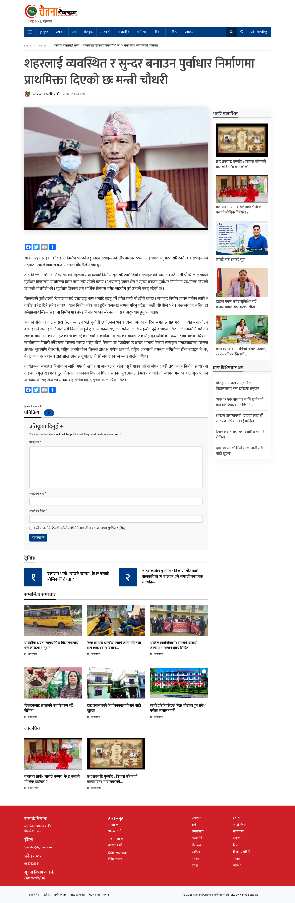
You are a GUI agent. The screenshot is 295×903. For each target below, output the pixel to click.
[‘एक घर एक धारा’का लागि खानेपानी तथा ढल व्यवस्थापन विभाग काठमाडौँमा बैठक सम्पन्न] (116, 620)
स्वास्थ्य (189, 32)
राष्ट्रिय (236, 838)
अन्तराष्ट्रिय (123, 32)
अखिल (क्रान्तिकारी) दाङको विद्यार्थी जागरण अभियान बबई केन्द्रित (173, 645)
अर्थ (74, 32)
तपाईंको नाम (37, 493)
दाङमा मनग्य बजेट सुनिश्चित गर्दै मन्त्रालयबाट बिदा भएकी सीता (236, 304)
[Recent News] (242, 32)
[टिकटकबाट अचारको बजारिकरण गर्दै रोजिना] (53, 683)
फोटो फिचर (239, 824)
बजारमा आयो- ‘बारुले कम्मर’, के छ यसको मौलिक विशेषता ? (78, 576)
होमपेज (27, 45)
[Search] (231, 32)
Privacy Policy (77, 894)
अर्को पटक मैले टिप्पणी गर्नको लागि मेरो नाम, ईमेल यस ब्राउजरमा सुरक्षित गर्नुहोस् (79, 528)
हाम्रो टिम (47, 894)
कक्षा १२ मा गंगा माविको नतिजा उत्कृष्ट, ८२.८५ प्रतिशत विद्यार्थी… (241, 351)
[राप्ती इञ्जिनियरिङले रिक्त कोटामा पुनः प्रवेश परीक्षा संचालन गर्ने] (179, 683)
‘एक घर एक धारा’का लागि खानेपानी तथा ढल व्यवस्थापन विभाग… (114, 645)
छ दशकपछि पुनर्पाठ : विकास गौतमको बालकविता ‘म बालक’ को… (112, 779)
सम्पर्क (106, 894)
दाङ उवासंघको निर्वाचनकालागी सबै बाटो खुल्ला (114, 708)
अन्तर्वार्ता (105, 32)
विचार (158, 32)
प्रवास (236, 818)
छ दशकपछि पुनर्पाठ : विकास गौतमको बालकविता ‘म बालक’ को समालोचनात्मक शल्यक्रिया (172, 577)
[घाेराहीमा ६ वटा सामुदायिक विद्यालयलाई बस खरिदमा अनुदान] (53, 620)
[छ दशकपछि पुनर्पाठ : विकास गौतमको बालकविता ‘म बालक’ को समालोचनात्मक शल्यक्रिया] (116, 754)
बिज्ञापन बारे (94, 894)
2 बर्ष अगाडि (95, 654)
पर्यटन (195, 858)
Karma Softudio (249, 894)
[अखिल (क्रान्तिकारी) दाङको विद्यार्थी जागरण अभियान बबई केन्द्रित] (179, 620)
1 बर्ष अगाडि (32, 654)
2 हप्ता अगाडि (33, 788)
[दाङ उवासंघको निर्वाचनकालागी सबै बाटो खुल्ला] (116, 683)
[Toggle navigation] (30, 32)
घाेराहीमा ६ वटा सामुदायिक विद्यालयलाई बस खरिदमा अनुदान (51, 645)
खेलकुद (88, 32)
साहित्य (173, 32)
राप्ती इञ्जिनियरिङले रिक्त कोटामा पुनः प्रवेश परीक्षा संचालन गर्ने (177, 708)
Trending (260, 32)
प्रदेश (195, 865)
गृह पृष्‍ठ (43, 32)
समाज (236, 858)
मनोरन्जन (142, 32)
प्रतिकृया (35, 442)
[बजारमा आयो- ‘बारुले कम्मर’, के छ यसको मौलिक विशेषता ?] (53, 754)
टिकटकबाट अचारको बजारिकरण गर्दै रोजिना (48, 708)
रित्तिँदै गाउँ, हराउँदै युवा (230, 260)
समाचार (60, 32)
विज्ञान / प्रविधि (241, 852)
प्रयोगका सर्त (60, 894)
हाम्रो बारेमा (34, 894)
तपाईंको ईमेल (38, 511)
